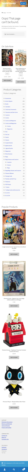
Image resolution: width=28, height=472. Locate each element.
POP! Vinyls (8, 184)
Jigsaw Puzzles (9, 148)
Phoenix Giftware (9, 173)
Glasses (7, 140)
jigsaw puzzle (8, 145)
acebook (4, 447)
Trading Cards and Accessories (12, 190)
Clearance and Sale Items (11, 112)
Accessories (8, 98)
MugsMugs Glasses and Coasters (13, 170)
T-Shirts (7, 187)
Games (7, 137)
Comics (7, 118)
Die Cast (7, 134)
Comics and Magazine (10, 120)
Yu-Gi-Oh (7, 192)
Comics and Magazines (10, 123)
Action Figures (8, 101)
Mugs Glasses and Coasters (11, 159)
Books (6, 104)
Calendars (7, 106)
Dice (6, 131)
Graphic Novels (9, 143)
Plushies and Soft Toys (10, 179)
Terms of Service (6, 425)
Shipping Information (7, 422)
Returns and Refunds (7, 424)
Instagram (4, 449)
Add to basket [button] (7, 80)
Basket (21, 468)
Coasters (7, 115)
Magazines (9, 129)
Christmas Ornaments (10, 109)
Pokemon (7, 181)
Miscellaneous (8, 154)
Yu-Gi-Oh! (7, 195)
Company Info (5, 439)
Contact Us (4, 435)
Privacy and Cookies (6, 427)
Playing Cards (8, 176)
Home (4, 12)
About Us (4, 437)
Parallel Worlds (9, 3)
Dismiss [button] (3, 465)
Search (14, 469)
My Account (4, 469)
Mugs (6, 156)
